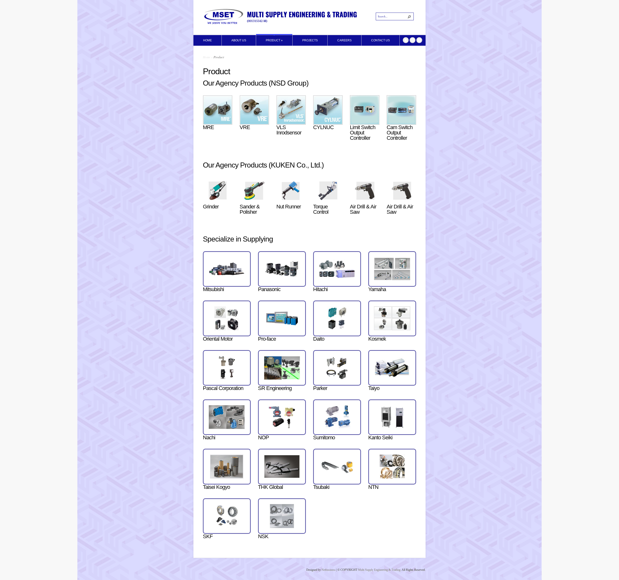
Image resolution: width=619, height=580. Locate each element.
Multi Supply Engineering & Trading (379, 570)
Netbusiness (329, 570)
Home (206, 57)
